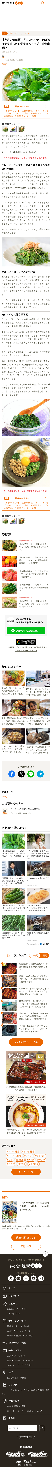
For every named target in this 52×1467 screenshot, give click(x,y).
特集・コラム (14, 33)
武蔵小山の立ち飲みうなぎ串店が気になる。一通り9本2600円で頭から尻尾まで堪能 (33, 979)
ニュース (12, 1304)
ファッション (30, 1360)
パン (29, 1331)
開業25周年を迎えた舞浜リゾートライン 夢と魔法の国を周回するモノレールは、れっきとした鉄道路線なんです (33, 1004)
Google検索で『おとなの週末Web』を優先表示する (26, 647)
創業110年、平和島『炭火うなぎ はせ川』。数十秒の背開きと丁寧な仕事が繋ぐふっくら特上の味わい (34, 991)
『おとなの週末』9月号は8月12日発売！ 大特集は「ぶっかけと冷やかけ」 (34, 1206)
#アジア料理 (13, 1151)
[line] (19, 1278)
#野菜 (4, 64)
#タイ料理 (34, 1164)
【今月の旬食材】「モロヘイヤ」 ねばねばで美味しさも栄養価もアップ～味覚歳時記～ (26, 43)
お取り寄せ (13, 1401)
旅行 (10, 1372)
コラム (26, 33)
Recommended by (33, 944)
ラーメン (20, 1331)
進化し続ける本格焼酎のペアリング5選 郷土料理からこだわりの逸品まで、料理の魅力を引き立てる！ (14, 721)
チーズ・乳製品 (24, 1411)
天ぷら (10, 1331)
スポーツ (18, 1360)
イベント (11, 1314)
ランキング (13, 1296)
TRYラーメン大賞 (17, 1343)
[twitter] (11, 1278)
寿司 (9, 1326)
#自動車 (19, 1159)
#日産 (10, 1159)
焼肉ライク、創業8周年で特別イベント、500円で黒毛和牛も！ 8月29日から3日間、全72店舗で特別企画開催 (33, 1016)
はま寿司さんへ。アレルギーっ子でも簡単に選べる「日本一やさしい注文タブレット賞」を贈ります (38, 721)
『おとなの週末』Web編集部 (13, 60)
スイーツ (29, 1336)
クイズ (17, 1356)
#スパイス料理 (14, 1155)
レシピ (22, 1365)
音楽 (9, 1360)
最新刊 (11, 1418)
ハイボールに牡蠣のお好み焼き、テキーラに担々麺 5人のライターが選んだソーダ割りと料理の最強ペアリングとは (13, 749)
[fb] (26, 1278)
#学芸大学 (40, 1155)
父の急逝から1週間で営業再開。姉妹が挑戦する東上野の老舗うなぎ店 (33, 967)
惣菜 (23, 1406)
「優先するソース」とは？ (26, 651)
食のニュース (12, 1309)
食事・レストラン (17, 1321)
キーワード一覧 (25, 1437)
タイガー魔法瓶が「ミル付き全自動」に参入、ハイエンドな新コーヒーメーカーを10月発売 (33, 1029)
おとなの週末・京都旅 (16, 1378)
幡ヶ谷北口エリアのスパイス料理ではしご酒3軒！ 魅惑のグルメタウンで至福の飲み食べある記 (13, 691)
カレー (17, 1326)
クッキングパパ (13, 1390)
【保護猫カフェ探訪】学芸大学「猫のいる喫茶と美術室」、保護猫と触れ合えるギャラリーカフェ (38, 750)
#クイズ (30, 1159)
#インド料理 (28, 1151)
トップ (11, 1288)
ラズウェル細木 (30, 1390)
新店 (23, 1309)
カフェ (19, 1336)
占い (9, 1356)
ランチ (10, 1336)
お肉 (9, 1406)
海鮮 (16, 1406)
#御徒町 (22, 1164)
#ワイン (28, 1155)
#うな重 (11, 1164)
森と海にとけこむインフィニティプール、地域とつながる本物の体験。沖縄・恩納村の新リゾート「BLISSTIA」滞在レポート (38, 692)
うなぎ (26, 1326)
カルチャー (11, 1365)
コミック (12, 1384)
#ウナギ (41, 1159)
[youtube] (34, 1278)
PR (19, 1314)
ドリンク (38, 1411)
